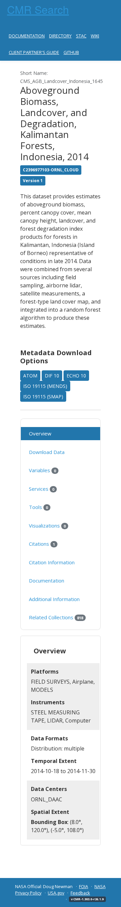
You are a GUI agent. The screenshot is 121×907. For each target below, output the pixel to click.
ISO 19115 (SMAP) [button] (43, 396)
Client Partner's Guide (34, 52)
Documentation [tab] (46, 580)
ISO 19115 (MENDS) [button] (45, 386)
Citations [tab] (42, 543)
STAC (81, 36)
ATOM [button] (30, 375)
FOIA (83, 886)
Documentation (27, 36)
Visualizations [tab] (47, 525)
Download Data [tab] (47, 452)
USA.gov (56, 893)
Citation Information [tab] (52, 562)
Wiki (95, 36)
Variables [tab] (42, 470)
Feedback (80, 893)
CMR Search (38, 9)
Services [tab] (41, 488)
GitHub (71, 52)
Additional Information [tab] (54, 599)
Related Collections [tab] (56, 617)
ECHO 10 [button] (76, 375)
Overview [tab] (40, 433)
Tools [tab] (38, 507)
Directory (60, 36)
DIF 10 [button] (52, 375)
